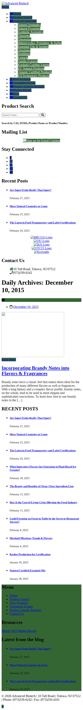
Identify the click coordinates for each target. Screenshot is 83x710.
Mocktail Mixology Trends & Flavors (31, 538)
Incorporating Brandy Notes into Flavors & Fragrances (35, 370)
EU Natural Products (31, 68)
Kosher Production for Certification (30, 554)
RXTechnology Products (33, 75)
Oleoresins (24, 39)
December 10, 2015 (25, 307)
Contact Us (20, 97)
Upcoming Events (23, 83)
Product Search (22, 17)
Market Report (22, 90)
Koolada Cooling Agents (33, 64)
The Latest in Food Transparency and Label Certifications (43, 222)
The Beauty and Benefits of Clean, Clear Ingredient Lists (42, 486)
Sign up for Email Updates (43, 140)
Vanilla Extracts (28, 61)
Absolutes (24, 50)
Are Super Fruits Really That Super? (30, 190)
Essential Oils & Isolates (33, 46)
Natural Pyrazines (29, 28)
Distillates (24, 54)
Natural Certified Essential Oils (27, 570)
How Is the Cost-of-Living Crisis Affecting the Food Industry (43, 502)
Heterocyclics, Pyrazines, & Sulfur (40, 43)
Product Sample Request (29, 86)
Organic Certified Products (35, 72)
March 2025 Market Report (19, 631)
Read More (9, 359)
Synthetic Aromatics (30, 32)
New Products (21, 79)
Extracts (23, 57)
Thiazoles (24, 35)
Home (17, 14)
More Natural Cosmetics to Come (29, 206)
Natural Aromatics (29, 24)
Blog (16, 94)
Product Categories (24, 21)
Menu (5, 7)
